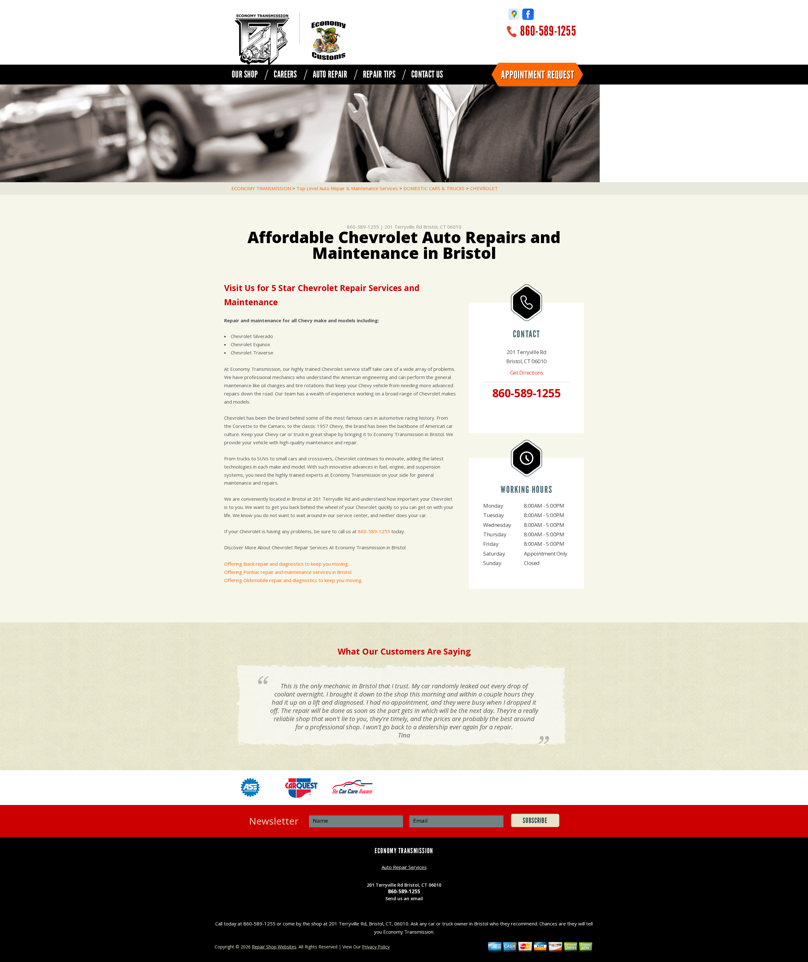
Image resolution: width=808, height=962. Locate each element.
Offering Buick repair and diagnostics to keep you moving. (286, 564)
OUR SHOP (245, 74)
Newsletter (274, 820)
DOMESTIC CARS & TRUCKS (434, 188)
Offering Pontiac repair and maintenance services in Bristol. (288, 572)
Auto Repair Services (404, 867)
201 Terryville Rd (403, 227)
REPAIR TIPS (379, 74)
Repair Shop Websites (274, 947)
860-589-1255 (548, 31)
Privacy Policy (376, 947)
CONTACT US (427, 74)
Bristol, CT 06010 (442, 227)
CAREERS (285, 74)
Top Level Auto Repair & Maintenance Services (347, 188)
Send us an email (404, 898)
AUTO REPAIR (330, 74)
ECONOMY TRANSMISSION (261, 188)
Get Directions (526, 372)
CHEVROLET (484, 188)
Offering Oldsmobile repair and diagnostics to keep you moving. (293, 580)
